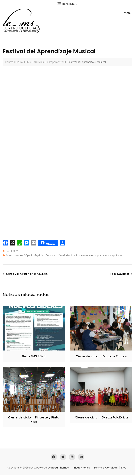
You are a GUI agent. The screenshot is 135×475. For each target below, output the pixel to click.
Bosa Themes (60, 467)
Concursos (51, 255)
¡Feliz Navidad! (119, 274)
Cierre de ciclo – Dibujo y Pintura (101, 356)
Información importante (94, 255)
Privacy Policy (81, 467)
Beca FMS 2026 (34, 356)
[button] (124, 13)
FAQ (123, 467)
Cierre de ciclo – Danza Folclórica (101, 417)
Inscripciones (115, 255)
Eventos (75, 255)
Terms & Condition (106, 467)
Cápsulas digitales (34, 255)
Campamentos (14, 255)
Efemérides (64, 255)
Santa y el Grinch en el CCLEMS (27, 274)
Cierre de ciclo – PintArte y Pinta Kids (33, 419)
